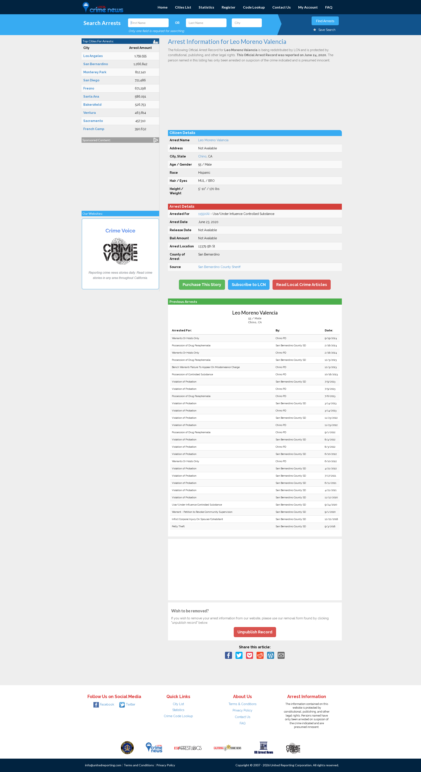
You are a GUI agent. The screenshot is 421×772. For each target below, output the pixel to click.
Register (228, 7)
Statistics (206, 7)
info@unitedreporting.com (103, 765)
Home (163, 7)
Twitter (130, 704)
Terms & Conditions (242, 704)
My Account (308, 7)
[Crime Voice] (293, 747)
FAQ (328, 7)
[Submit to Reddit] (260, 655)
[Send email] (281, 655)
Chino (202, 156)
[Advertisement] (120, 174)
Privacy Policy (242, 710)
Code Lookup (254, 7)
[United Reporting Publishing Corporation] (127, 747)
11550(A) (204, 214)
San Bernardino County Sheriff (219, 267)
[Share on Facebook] (228, 655)
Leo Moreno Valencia (213, 140)
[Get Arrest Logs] (188, 747)
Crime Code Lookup (178, 716)
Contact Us (281, 7)
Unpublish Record (254, 632)
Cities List (183, 7)
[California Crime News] (227, 747)
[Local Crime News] (154, 747)
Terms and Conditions (139, 765)
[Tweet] (239, 655)
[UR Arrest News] (263, 747)
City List (178, 704)
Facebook (107, 704)
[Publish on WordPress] (270, 655)
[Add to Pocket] (249, 655)
